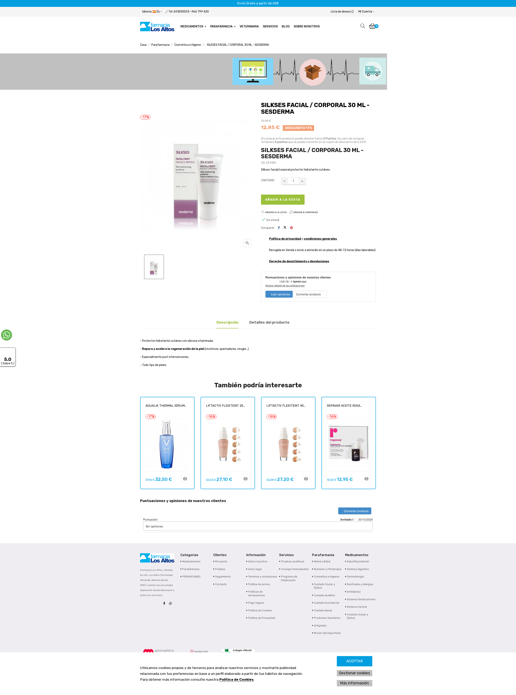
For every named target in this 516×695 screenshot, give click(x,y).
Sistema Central (357, 606)
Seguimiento (223, 576)
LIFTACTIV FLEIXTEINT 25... (225, 405)
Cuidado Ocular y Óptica (324, 586)
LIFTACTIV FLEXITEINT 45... (286, 405)
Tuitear (284, 228)
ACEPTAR (354, 661)
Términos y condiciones (262, 576)
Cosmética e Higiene (326, 576)
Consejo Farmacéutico (295, 569)
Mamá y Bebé (322, 561)
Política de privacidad (285, 239)
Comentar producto (309, 294)
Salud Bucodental (358, 561)
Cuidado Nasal (323, 610)
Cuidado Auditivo (324, 595)
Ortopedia (320, 625)
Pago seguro (256, 602)
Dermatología (355, 576)
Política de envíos (259, 584)
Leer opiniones (280, 294)
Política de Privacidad (261, 617)
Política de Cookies (236, 679)
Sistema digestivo (358, 569)
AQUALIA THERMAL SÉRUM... (166, 405)
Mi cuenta (221, 561)
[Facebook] (165, 603)
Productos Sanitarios (327, 617)
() (342, 11)
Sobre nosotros (257, 561)
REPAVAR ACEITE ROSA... (344, 405)
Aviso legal (255, 569)
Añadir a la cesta (282, 199)
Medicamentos (191, 561)
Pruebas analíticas (292, 561)
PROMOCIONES (191, 576)
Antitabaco (354, 591)
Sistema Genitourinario (361, 599)
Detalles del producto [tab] (269, 322)
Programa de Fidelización (289, 578)
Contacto (221, 584)
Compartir (279, 228)
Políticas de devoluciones (256, 593)
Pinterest (291, 228)
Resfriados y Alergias (360, 584)
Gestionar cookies (354, 673)
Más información (354, 683)
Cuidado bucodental (326, 602)
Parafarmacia (190, 569)
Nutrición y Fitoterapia (327, 569)
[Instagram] (171, 603)
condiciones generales (320, 239)
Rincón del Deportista (327, 633)
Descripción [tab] (227, 322)
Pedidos (220, 569)
